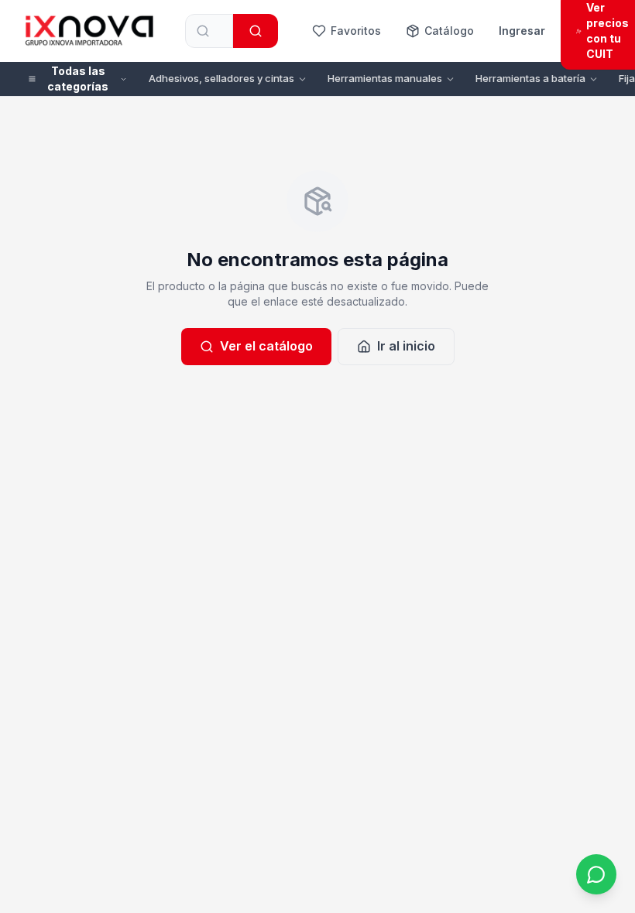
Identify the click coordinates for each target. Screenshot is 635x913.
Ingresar (522, 30)
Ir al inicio (406, 346)
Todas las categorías (77, 78)
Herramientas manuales (385, 78)
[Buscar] (255, 31)
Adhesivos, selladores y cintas (221, 78)
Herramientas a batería (530, 78)
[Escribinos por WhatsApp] (596, 874)
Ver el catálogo (266, 346)
